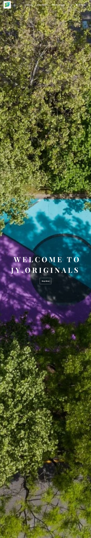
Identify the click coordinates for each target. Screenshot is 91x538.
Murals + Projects (58, 5)
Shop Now (45, 281)
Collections (29, 5)
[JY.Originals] (13, 5)
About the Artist (42, 5)
